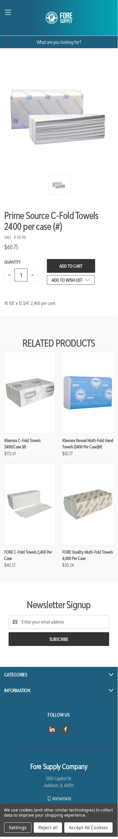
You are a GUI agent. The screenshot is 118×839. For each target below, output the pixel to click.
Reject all (47, 827)
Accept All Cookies (88, 827)
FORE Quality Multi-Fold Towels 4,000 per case (87, 555)
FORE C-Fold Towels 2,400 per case (28, 555)
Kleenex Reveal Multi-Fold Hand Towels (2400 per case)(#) (87, 443)
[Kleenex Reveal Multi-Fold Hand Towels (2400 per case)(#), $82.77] (87, 393)
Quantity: (12, 262)
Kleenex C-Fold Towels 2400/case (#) (22, 443)
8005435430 (61, 798)
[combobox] (59, 42)
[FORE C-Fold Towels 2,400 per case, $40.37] (29, 504)
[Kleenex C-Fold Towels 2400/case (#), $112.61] (29, 393)
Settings (18, 827)
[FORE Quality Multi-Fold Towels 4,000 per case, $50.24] (87, 504)
